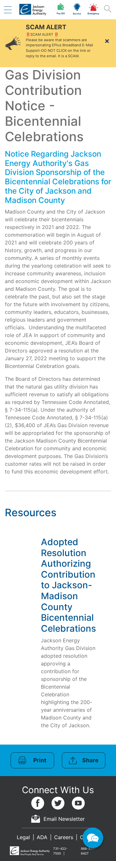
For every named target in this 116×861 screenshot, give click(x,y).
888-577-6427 (88, 851)
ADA (42, 837)
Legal (23, 837)
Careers (63, 837)
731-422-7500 (60, 851)
